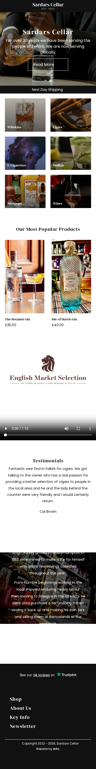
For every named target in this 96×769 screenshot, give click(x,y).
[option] (48, 49)
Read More (43, 64)
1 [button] (45, 81)
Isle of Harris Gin (64, 319)
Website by (48, 749)
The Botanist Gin (17, 319)
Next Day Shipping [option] (47, 89)
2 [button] (50, 81)
